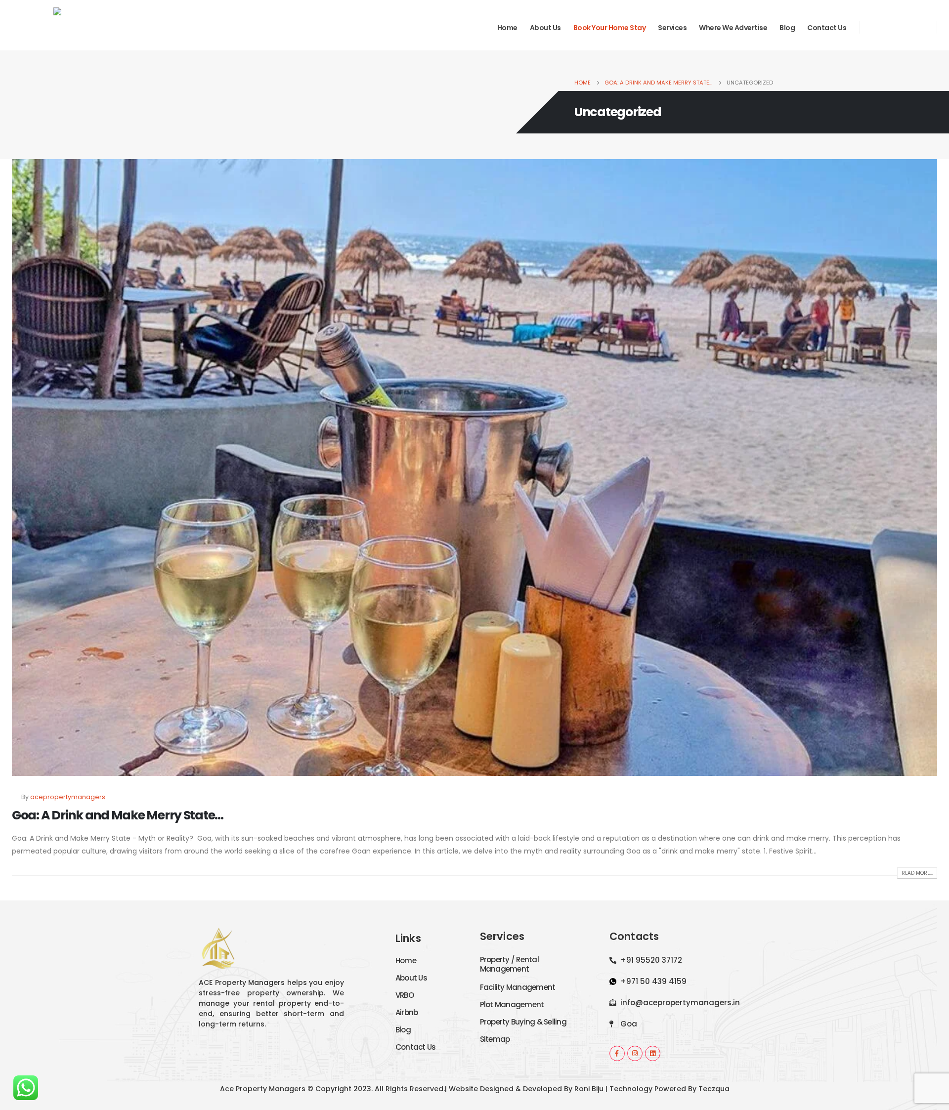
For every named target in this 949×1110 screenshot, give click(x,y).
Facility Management (518, 987)
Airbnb (406, 1012)
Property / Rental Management (509, 964)
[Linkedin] (652, 1053)
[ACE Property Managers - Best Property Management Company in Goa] (44, 27)
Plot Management (512, 1004)
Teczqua (714, 1089)
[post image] (474, 467)
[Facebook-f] (617, 1053)
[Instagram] (898, 27)
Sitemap (495, 1039)
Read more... (917, 873)
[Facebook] (876, 27)
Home (507, 28)
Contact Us (826, 28)
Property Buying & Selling (523, 1022)
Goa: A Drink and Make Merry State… (117, 815)
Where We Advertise (733, 28)
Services (672, 28)
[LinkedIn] (919, 27)
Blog (787, 28)
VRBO (404, 995)
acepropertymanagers (67, 797)
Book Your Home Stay (609, 28)
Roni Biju (589, 1089)
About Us (545, 28)
